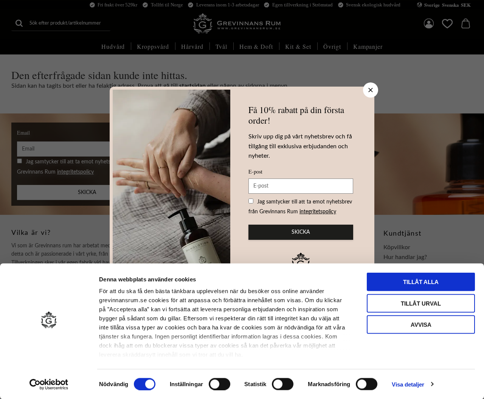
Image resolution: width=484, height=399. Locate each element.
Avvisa (421, 324)
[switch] (219, 384)
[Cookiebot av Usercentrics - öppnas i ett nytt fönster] (49, 384)
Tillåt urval (421, 303)
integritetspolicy (317, 211)
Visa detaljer (408, 384)
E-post (255, 171)
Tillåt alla (421, 282)
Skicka (301, 232)
